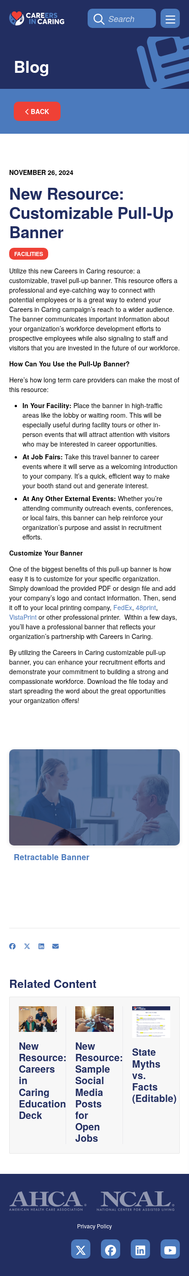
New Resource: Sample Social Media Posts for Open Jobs (99, 1092)
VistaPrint (23, 617)
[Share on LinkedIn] (46, 872)
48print (146, 607)
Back (39, 111)
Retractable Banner (51, 856)
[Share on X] (31, 872)
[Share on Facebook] (17, 872)
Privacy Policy (94, 1226)
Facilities (28, 254)
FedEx (122, 607)
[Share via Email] (60, 872)
